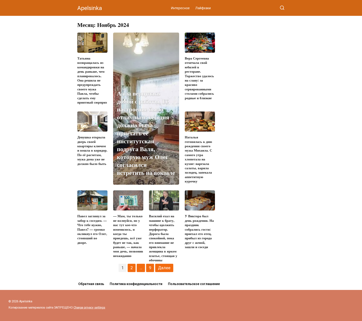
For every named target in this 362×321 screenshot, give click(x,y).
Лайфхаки (203, 8)
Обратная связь (91, 284)
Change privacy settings (89, 307)
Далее (164, 267)
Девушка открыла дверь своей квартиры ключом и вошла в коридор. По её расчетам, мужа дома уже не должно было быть (92, 150)
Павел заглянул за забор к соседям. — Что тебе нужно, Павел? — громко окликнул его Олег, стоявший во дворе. (92, 229)
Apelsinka (89, 8)
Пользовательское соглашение (194, 284)
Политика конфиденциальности (136, 284)
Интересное (180, 8)
